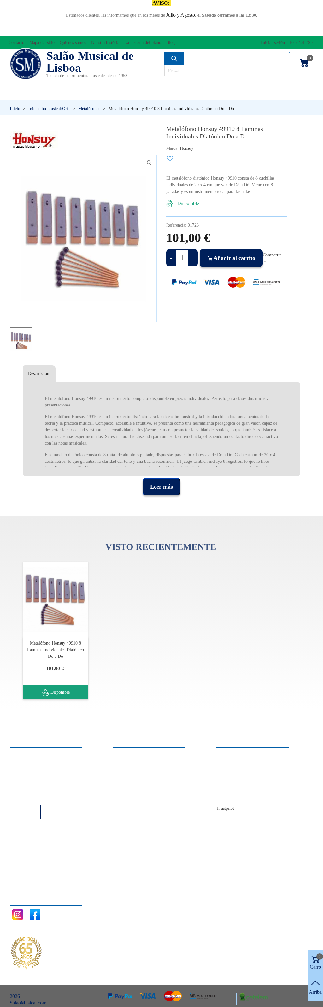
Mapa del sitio (237, 762)
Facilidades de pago (36, 796)
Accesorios (26, 83)
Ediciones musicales (282, 83)
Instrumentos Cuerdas (213, 83)
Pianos (174, 94)
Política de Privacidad (37, 771)
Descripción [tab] (38, 373)
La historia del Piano (243, 788)
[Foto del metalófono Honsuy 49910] (149, 162)
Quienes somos (238, 771)
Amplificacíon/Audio (121, 83)
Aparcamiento (30, 788)
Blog (227, 796)
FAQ (21, 754)
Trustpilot (225, 808)
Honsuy (186, 148)
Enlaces (24, 762)
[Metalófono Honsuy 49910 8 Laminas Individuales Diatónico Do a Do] (55, 599)
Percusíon (122, 94)
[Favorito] (170, 158)
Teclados (273, 94)
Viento (222, 94)
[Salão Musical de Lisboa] (25, 64)
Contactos (233, 754)
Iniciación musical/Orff (45, 94)
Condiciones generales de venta (47, 779)
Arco (165, 83)
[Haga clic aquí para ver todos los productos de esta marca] (34, 140)
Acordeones (67, 83)
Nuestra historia (238, 779)
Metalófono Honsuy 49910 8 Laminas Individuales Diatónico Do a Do (55, 650)
